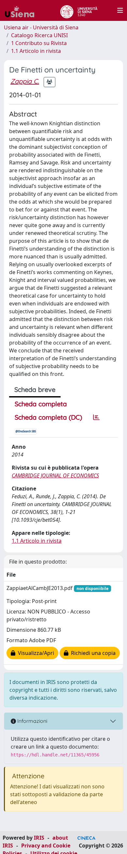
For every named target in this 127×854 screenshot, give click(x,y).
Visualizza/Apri (34, 653)
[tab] (96, 417)
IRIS (39, 837)
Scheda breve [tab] (34, 389)
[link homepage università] (78, 10)
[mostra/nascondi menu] (120, 10)
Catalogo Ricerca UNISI (39, 35)
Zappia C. (24, 81)
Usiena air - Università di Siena (41, 27)
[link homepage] (22, 10)
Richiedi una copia (92, 653)
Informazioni (31, 721)
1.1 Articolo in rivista (36, 50)
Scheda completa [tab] (41, 404)
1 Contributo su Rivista (39, 43)
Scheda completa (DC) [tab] (48, 417)
